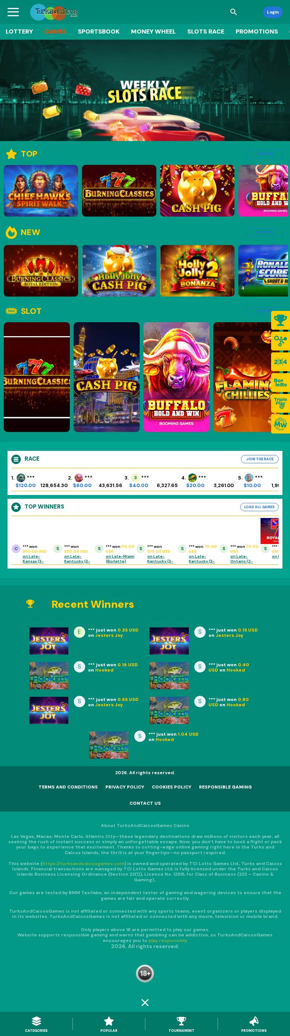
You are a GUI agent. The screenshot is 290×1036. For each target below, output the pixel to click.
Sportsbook (99, 31)
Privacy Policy (124, 787)
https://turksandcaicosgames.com (83, 864)
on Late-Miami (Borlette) (120, 559)
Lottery (19, 31)
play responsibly (167, 941)
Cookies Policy (171, 787)
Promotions (257, 31)
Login (273, 12)
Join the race (259, 459)
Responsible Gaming (225, 787)
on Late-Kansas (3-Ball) (33, 561)
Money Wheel (153, 31)
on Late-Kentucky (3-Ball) (77, 561)
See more (265, 154)
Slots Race (205, 31)
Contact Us (145, 803)
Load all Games (259, 507)
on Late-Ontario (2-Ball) (241, 561)
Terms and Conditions (68, 787)
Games (55, 31)
